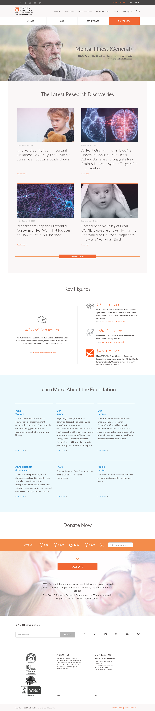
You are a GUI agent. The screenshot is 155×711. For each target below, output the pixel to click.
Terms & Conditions (131, 708)
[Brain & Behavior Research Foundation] (24, 11)
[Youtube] (35, 2)
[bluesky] (136, 634)
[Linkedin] (25, 2)
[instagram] (116, 634)
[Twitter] (20, 2)
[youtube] (127, 634)
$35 (46, 544)
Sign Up (67, 634)
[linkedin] (105, 634)
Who (19, 412)
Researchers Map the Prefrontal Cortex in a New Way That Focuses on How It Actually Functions (44, 230)
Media (101, 468)
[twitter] (94, 634)
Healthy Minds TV (102, 11)
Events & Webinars (85, 11)
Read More (101, 450)
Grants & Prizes (133, 2)
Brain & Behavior (119, 2)
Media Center (69, 11)
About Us (57, 11)
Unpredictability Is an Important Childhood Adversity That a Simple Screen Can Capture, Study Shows (43, 154)
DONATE (77, 566)
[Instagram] (30, 2)
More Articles (77, 256)
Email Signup (127, 11)
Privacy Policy (117, 708)
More (58, 695)
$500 (92, 544)
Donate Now (124, 21)
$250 (76, 544)
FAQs (59, 466)
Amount (28, 544)
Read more (21, 174)
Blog (62, 21)
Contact (116, 11)
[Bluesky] (40, 2)
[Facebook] (16, 2)
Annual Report (23, 468)
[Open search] (137, 11)
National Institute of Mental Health (45, 353)
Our (60, 412)
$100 (61, 544)
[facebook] (84, 634)
